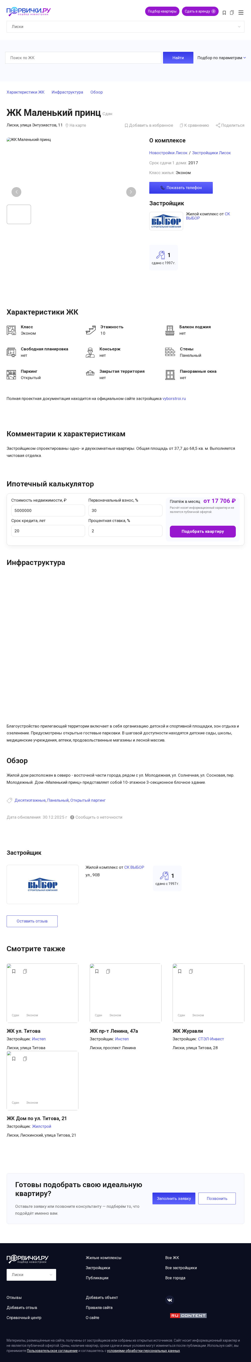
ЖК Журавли (188, 1031)
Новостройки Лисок (168, 152)
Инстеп (39, 1038)
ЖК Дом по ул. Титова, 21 (37, 1118)
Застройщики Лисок (211, 152)
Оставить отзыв (32, 921)
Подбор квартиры (162, 11)
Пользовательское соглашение (52, 1351)
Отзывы (14, 1297)
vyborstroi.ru (174, 398)
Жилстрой (41, 1126)
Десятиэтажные (30, 800)
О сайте (92, 1317)
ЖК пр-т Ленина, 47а (114, 1031)
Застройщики (98, 1268)
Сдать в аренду (199, 11)
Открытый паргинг (88, 800)
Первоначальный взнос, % (113, 500)
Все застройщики (181, 1268)
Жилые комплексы (104, 1257)
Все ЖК (172, 1257)
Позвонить (217, 1198)
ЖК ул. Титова (23, 1031)
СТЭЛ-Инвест (211, 1038)
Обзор (96, 92)
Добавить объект (102, 1297)
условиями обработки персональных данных (143, 1351)
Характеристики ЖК (25, 92)
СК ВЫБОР (134, 867)
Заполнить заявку (174, 1198)
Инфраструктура (67, 92)
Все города (175, 1278)
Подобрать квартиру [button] (203, 531)
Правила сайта (99, 1307)
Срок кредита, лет (28, 520)
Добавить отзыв (22, 1307)
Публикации (97, 1278)
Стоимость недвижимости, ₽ (38, 500)
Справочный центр (24, 1317)
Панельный (58, 800)
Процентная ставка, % (109, 520)
